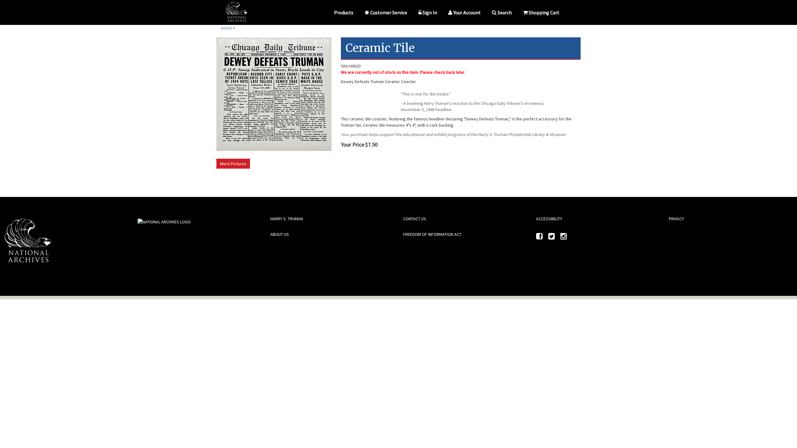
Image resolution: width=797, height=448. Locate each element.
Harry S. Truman (286, 219)
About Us (279, 234)
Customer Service (388, 12)
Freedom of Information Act (432, 234)
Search (505, 12)
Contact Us (414, 219)
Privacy (676, 219)
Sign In (429, 12)
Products (343, 12)
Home (226, 28)
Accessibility (549, 219)
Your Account (467, 12)
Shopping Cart (544, 12)
